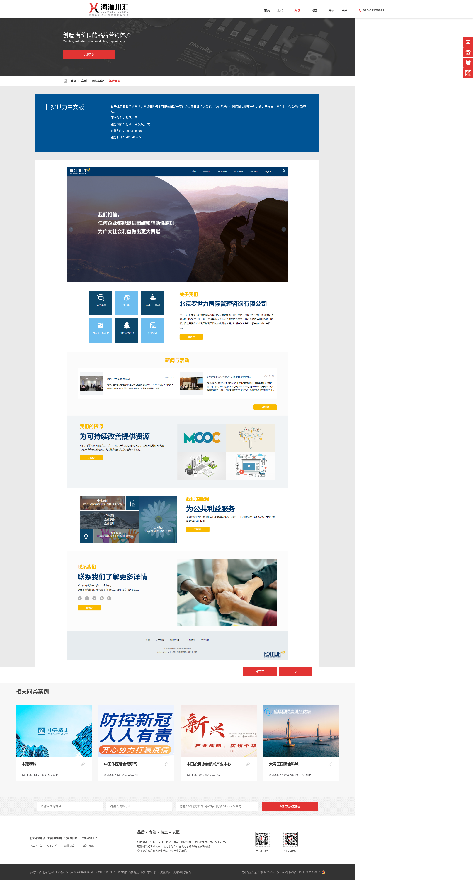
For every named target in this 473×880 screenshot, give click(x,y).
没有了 (259, 671)
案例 (299, 10)
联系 (345, 10)
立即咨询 (89, 54)
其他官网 (115, 81)
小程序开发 (36, 845)
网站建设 (98, 81)
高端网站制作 (89, 838)
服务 (282, 10)
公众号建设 (87, 845)
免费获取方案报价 (289, 806)
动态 (316, 10)
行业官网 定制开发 (138, 124)
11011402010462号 (308, 872)
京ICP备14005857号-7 (267, 872)
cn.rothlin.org (134, 130)
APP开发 (52, 845)
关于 (331, 10)
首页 (267, 10)
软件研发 (69, 845)
